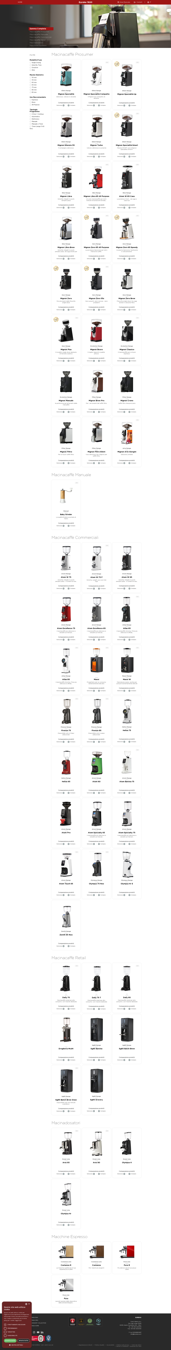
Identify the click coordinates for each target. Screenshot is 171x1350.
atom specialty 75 (126, 833)
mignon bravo (96, 350)
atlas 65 (127, 628)
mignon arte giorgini (126, 452)
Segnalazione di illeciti (85, 1345)
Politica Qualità (99, 1345)
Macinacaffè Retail (38, 40)
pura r (127, 1265)
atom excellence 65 (96, 628)
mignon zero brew (126, 298)
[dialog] (17, 1325)
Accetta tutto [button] (10, 1340)
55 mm (34, 80)
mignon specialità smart (127, 145)
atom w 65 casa (127, 196)
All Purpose (35, 104)
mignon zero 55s (96, 298)
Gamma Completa (38, 29)
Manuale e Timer (37, 124)
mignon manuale (66, 401)
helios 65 (66, 782)
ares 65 (66, 1163)
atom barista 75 (126, 782)
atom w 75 (66, 577)
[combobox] (26, 1304)
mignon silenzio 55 (66, 145)
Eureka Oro (34, 1320)
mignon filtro (66, 452)
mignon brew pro (96, 401)
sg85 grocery (96, 1100)
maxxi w (127, 679)
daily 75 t (96, 998)
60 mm (34, 82)
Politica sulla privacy (123, 1345)
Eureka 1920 (85, 2)
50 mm (34, 77)
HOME (20, 2)
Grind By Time (36, 65)
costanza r (66, 1265)
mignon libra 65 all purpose (96, 196)
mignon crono (126, 401)
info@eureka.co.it (136, 1334)
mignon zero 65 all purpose (96, 247)
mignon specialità (66, 94)
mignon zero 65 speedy (127, 247)
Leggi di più (18, 1320)
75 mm (34, 87)
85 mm (34, 92)
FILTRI (32, 55)
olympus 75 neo (96, 884)
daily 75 (66, 997)
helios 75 (127, 730)
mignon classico (127, 350)
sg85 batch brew (127, 1049)
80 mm (34, 90)
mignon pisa (66, 350)
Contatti (139, 2)
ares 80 (96, 1163)
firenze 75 (66, 730)
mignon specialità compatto (96, 94)
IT (150, 2)
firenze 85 (96, 730)
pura (66, 1299)
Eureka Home (34, 1325)
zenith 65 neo (66, 935)
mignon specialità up (126, 94)
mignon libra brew (66, 247)
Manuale (34, 121)
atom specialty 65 (96, 833)
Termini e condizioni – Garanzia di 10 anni (128, 1346)
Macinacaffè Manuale (39, 34)
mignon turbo (96, 145)
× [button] (29, 1304)
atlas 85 (66, 679)
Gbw (33, 70)
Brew (33, 102)
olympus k (127, 1163)
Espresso (35, 100)
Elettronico (35, 119)
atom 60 (96, 782)
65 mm (34, 85)
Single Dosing (36, 62)
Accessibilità (110, 1345)
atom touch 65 (66, 884)
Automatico (36, 116)
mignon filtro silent (96, 452)
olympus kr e (127, 884)
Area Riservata (125, 2)
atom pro (66, 833)
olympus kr (66, 1214)
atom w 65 (127, 577)
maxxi (96, 679)
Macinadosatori (36, 43)
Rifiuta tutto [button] (23, 1340)
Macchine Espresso (38, 45)
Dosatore (35, 67)
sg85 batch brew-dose (66, 1100)
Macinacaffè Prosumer (39, 32)
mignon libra (66, 196)
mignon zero (66, 298)
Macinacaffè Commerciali (41, 37)
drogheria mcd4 (66, 1049)
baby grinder (66, 514)
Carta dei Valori (136, 1345)
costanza (96, 1265)
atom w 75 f (96, 577)
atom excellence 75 (66, 628)
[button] (17, 1345)
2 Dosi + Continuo (38, 114)
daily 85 (127, 997)
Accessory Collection (38, 1323)
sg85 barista (96, 1049)
